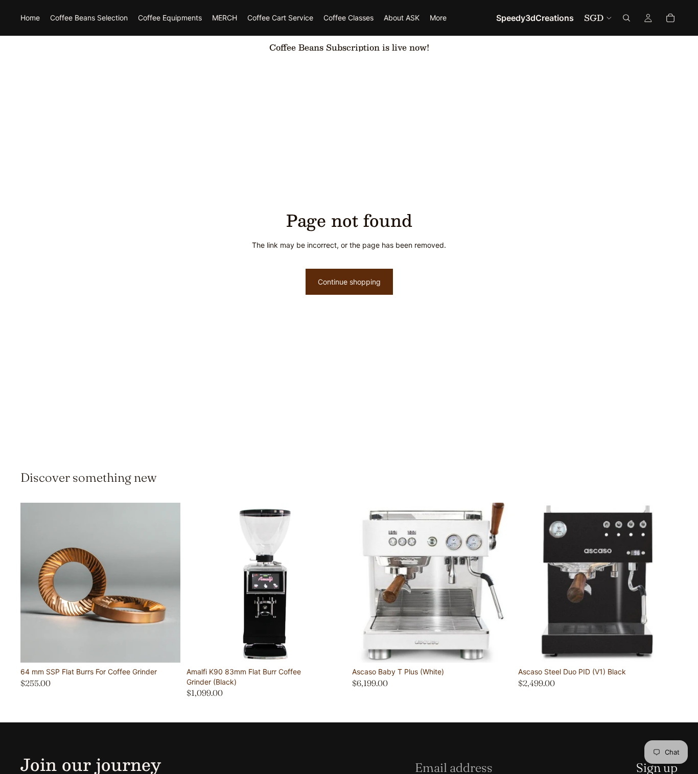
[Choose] (164, 647)
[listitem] (438, 18)
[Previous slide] (202, 583)
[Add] (330, 647)
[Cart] (670, 18)
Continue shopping (349, 281)
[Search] (626, 18)
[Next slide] (330, 583)
